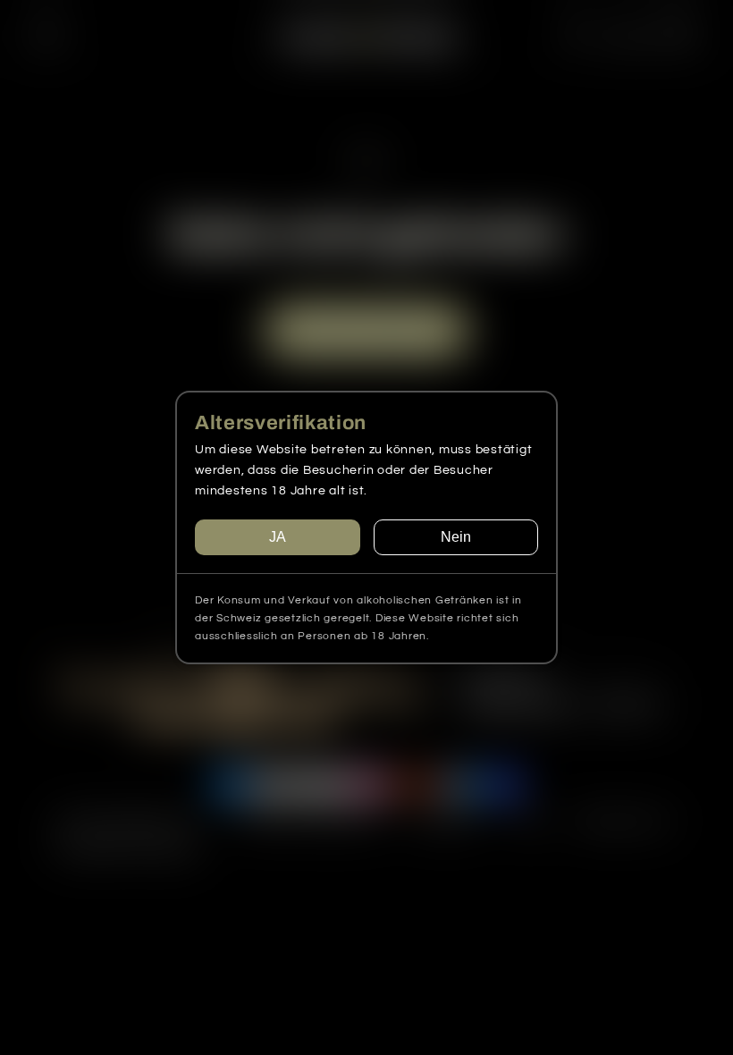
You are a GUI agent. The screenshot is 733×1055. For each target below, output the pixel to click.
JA (277, 536)
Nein (456, 536)
